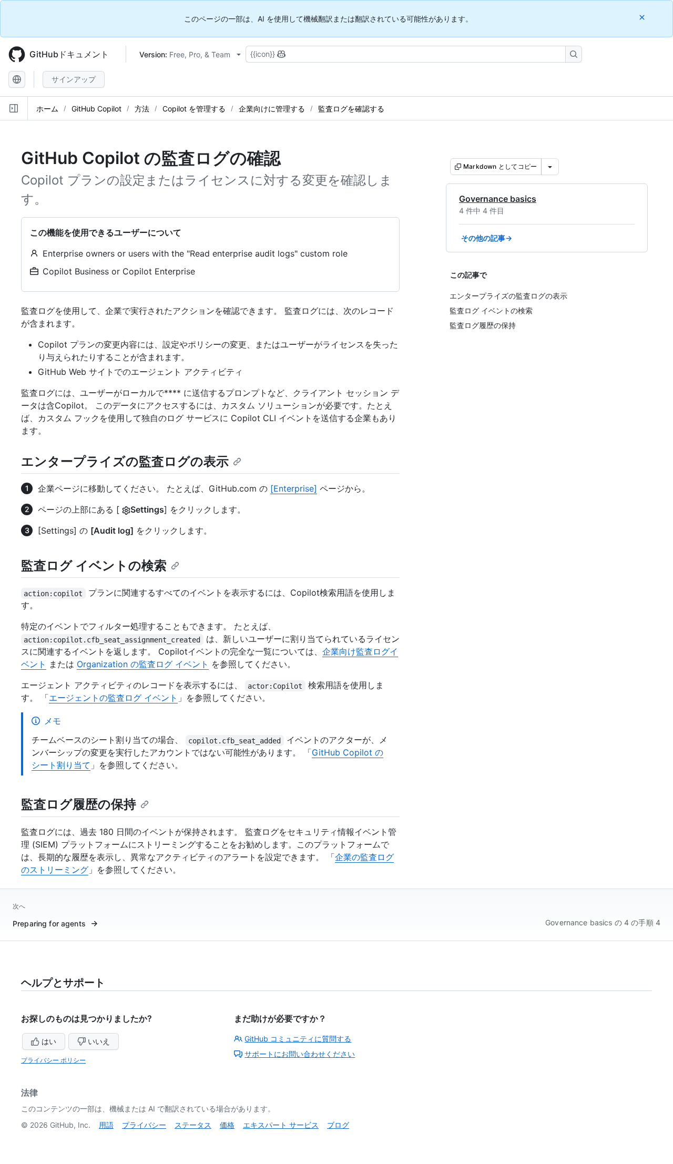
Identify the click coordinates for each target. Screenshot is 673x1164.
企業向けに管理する (272, 108)
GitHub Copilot (96, 108)
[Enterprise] (293, 488)
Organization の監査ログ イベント (143, 664)
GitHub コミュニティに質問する (297, 1038)
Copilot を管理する (194, 108)
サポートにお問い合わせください (299, 1053)
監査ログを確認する (351, 108)
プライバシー (144, 1124)
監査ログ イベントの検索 (94, 565)
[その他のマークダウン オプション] (550, 166)
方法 (142, 108)
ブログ (338, 1124)
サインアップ (74, 79)
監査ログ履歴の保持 (78, 804)
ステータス (193, 1124)
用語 (106, 1124)
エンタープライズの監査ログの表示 (125, 461)
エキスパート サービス (281, 1124)
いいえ (99, 1041)
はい (49, 1041)
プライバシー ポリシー (53, 1060)
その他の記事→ (486, 237)
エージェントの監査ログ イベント (113, 697)
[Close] (643, 17)
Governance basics (497, 198)
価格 (227, 1124)
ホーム (47, 108)
